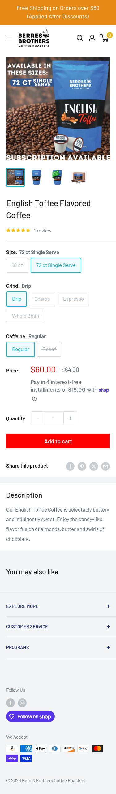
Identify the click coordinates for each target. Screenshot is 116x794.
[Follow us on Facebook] (10, 702)
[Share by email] (105, 466)
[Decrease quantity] (37, 418)
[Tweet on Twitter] (93, 466)
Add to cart (58, 441)
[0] (105, 38)
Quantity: (16, 418)
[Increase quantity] (70, 418)
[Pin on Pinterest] (82, 466)
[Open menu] (9, 38)
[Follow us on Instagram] (22, 702)
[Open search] (80, 38)
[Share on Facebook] (70, 466)
